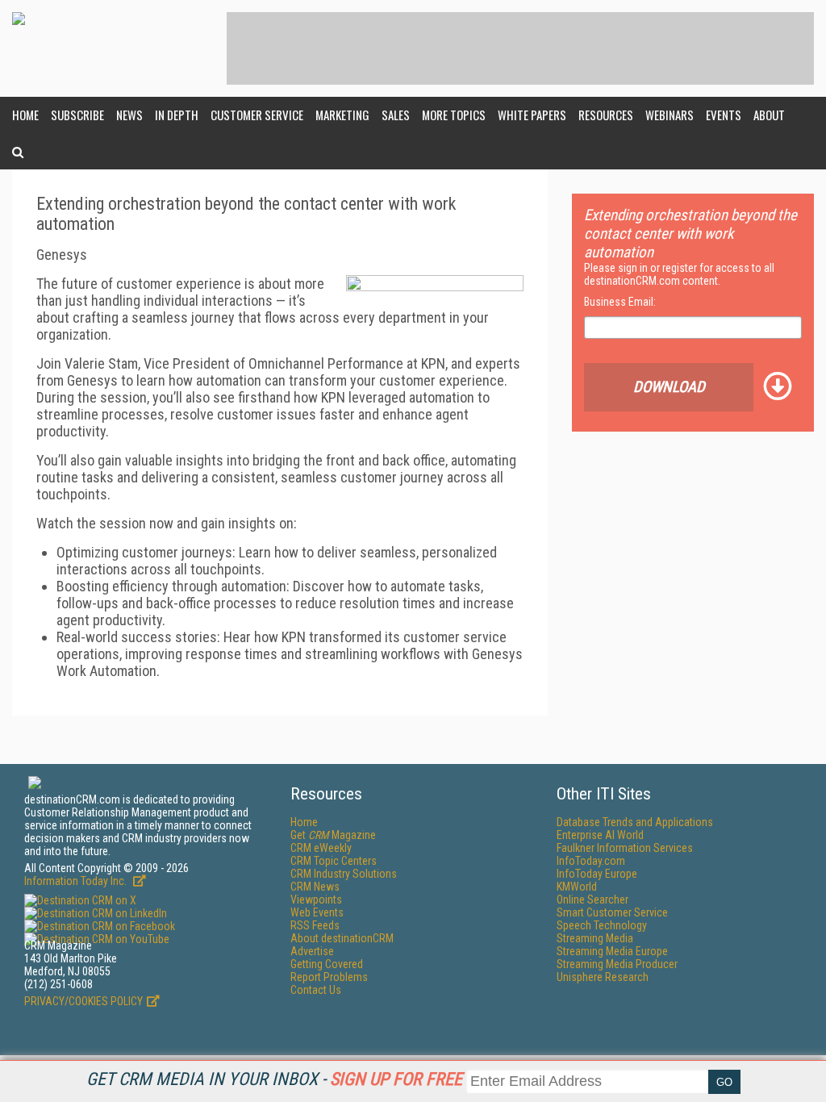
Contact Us (315, 989)
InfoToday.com (591, 860)
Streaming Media (595, 938)
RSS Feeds (315, 925)
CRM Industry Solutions (343, 873)
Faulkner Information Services (625, 847)
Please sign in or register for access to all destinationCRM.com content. (679, 274)
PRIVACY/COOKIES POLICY (83, 1001)
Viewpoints (316, 899)
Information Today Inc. (76, 881)
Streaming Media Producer (617, 964)
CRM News (315, 886)
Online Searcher (592, 899)
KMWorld (577, 886)
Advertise (312, 951)
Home (25, 114)
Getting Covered (326, 964)
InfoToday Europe (597, 873)
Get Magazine (333, 835)
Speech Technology (602, 925)
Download (669, 387)
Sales (396, 114)
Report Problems (329, 977)
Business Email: (620, 301)
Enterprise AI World (600, 835)
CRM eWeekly (321, 847)
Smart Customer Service (612, 912)
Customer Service (257, 114)
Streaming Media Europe (612, 951)
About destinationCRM (342, 938)
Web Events (317, 912)
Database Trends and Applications (635, 822)
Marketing (342, 114)
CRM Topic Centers (333, 860)
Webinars (669, 114)
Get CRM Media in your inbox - (274, 1079)
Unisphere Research (603, 977)
